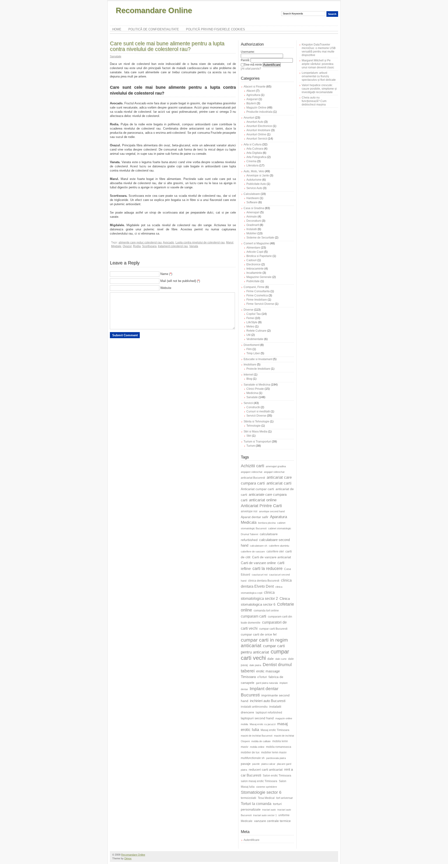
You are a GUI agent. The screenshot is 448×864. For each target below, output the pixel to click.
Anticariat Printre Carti (261, 505)
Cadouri (251, 260)
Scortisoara (149, 246)
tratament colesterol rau (173, 246)
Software (252, 202)
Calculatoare (252, 194)
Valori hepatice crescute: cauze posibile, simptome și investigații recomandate (319, 89)
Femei (250, 318)
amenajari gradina (276, 466)
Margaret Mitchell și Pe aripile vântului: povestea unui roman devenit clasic (318, 64)
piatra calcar (268, 763)
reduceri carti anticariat (266, 769)
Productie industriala (259, 111)
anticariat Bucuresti (253, 477)
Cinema (251, 161)
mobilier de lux (250, 752)
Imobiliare (250, 364)
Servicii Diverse (256, 415)
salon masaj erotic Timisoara (259, 781)
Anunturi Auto (254, 121)
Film (249, 349)
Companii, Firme (254, 287)
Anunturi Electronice (259, 126)
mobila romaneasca (278, 746)
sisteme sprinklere (266, 786)
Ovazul (127, 246)
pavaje (246, 764)
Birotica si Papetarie (259, 256)
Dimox (128, 858)
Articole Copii (254, 251)
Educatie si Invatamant (258, 359)
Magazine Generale (259, 277)
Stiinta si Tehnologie (256, 421)
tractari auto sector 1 (265, 815)
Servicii (248, 403)
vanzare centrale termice (272, 821)
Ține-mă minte (253, 64)
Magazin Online (256, 107)
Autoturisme (254, 179)
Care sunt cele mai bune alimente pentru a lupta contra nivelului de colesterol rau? (167, 46)
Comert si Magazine (256, 243)
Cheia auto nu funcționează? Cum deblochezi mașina (314, 101)
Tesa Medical (266, 798)
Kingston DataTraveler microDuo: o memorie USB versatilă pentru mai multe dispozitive (319, 50)
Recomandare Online (154, 10)
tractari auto (269, 809)
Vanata (193, 246)
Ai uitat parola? (251, 68)
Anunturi (249, 117)
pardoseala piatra (276, 758)
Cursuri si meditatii (258, 411)
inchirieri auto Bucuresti (267, 701)
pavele (256, 763)
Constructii (253, 407)
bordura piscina (267, 522)
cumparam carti (253, 616)
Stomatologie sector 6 (261, 792)
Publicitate (253, 281)
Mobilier (251, 233)
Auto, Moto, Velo (254, 171)
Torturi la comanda (256, 803)
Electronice (253, 264)
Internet (248, 374)
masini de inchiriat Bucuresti (256, 735)
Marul (229, 242)
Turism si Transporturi (257, 441)
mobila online (257, 746)
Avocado (168, 242)
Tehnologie (253, 425)
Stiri (248, 435)
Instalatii (251, 229)
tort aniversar (284, 798)
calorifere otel (275, 551)
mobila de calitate (261, 741)
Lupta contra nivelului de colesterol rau (200, 242)
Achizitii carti (252, 466)
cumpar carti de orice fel (258, 634)
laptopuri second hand (257, 718)
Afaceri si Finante (255, 86)
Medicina (252, 393)
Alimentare (253, 247)
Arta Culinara (254, 148)
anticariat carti (278, 483)
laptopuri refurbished (269, 712)
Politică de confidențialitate (153, 29)
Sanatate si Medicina (257, 384)
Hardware (252, 198)
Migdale (116, 246)
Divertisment (251, 345)
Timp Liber (253, 353)
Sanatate (115, 56)
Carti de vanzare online (258, 563)
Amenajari (252, 212)
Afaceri (250, 90)
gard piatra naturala (267, 682)
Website (165, 288)
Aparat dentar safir (254, 517)
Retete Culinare (256, 330)
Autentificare (251, 840)
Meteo (250, 326)
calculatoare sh (258, 545)
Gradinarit (252, 225)
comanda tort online (266, 610)
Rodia (137, 246)
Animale (251, 216)
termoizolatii (248, 798)
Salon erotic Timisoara (277, 775)
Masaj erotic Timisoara (275, 730)
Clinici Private (255, 388)
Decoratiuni (253, 220)
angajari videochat (274, 472)
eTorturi (262, 677)
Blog (249, 378)
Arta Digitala (254, 153)
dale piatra (255, 665)
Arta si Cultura (253, 144)
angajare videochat (251, 472)
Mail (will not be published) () (180, 281)
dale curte (281, 658)
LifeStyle (251, 322)
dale (270, 658)
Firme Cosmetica (257, 295)
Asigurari (252, 99)
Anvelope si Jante (257, 175)
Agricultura (253, 95)
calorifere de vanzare (253, 551)
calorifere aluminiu (279, 545)
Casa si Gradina (254, 208)
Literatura (252, 165)
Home (116, 29)
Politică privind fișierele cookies (215, 29)
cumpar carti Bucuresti (273, 628)
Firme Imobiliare (256, 299)
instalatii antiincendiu (254, 706)
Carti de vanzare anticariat (271, 557)
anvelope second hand (272, 511)
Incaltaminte (254, 272)
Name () (166, 274)
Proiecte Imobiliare (258, 368)
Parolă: (245, 60)
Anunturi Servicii (256, 138)
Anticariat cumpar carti (257, 489)
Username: (248, 51)
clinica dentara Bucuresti (263, 580)
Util (248, 335)
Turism (250, 445)
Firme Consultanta (258, 291)
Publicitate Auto (256, 184)
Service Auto (254, 188)
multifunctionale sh (253, 758)
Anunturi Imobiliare (258, 130)
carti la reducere (267, 568)
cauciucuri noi (259, 574)
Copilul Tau (253, 314)
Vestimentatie (254, 339)
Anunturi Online (256, 134)
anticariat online (262, 500)
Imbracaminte (255, 268)
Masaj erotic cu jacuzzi (263, 724)
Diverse (248, 309)
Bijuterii (251, 103)
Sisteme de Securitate (260, 237)
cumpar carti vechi (265, 654)
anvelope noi (249, 511)
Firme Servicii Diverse (260, 304)
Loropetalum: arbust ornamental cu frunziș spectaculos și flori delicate (319, 76)
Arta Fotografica (256, 157)
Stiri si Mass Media (255, 431)
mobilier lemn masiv (274, 752)
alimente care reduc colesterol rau (140, 242)
